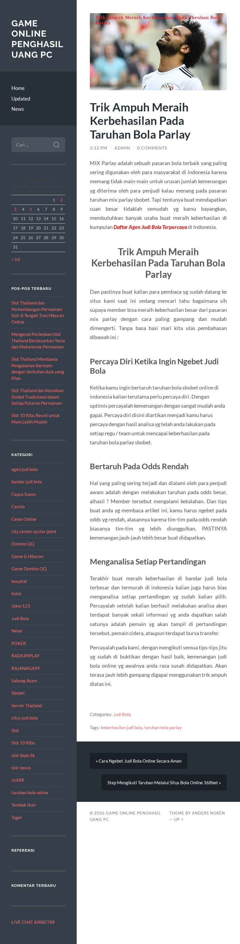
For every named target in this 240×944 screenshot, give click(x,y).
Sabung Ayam (24, 680)
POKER (18, 643)
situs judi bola (24, 717)
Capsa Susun (23, 494)
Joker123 (20, 605)
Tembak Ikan (23, 804)
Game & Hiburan (27, 556)
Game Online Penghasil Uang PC (37, 39)
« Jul (15, 259)
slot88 (17, 780)
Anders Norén (208, 813)
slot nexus (21, 767)
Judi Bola (20, 618)
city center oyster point (33, 531)
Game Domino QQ (29, 568)
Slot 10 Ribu (23, 742)
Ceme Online (23, 519)
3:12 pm (98, 148)
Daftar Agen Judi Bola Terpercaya (150, 227)
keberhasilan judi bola (122, 727)
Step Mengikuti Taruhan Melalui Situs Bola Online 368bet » (164, 782)
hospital (19, 581)
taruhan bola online (29, 792)
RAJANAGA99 (25, 668)
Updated (20, 99)
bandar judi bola (26, 481)
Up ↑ (179, 819)
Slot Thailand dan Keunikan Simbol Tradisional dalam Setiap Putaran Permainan (37, 397)
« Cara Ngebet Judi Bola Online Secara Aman (138, 760)
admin (122, 148)
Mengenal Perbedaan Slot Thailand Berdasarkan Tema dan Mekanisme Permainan (38, 340)
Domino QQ (22, 543)
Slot (15, 730)
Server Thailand (26, 705)
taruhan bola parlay (163, 727)
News (17, 109)
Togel (16, 817)
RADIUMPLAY (25, 655)
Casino (18, 506)
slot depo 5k (23, 755)
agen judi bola (24, 469)
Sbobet (18, 692)
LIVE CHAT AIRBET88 (33, 922)
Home (18, 88)
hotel (16, 593)
